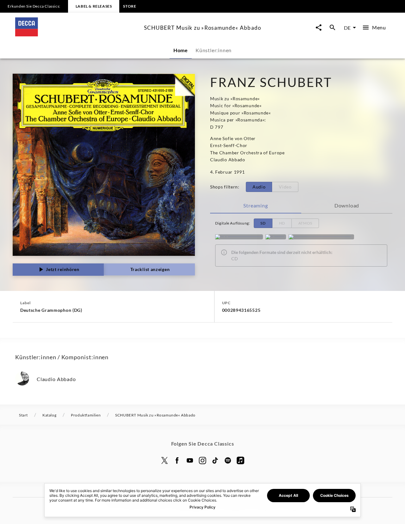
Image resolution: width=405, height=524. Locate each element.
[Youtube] (190, 460)
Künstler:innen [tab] (214, 50)
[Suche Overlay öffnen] (332, 27)
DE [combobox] (347, 28)
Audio (259, 186)
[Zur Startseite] (77, 34)
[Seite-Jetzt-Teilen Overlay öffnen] (318, 27)
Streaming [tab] (255, 205)
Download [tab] (346, 205)
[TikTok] (215, 460)
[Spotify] (275, 236)
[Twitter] (164, 460)
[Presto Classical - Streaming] (321, 236)
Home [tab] (180, 50)
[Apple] (240, 460)
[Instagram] (202, 460)
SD (262, 223)
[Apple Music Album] (239, 236)
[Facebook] (177, 460)
